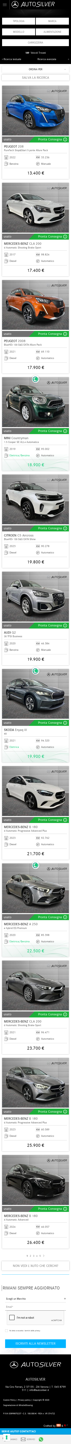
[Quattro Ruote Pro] (66, 1425)
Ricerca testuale (12, 59)
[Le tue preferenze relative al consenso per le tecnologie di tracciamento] (6, 1437)
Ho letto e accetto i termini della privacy (24, 1330)
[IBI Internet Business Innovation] (59, 1425)
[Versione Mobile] (5, 4)
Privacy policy (24, 1400)
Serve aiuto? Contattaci (19, 1431)
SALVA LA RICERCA (35, 78)
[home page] (40, 4)
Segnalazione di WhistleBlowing (18, 1405)
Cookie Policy (9, 1400)
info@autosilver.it (39, 1390)
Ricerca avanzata (46, 59)
